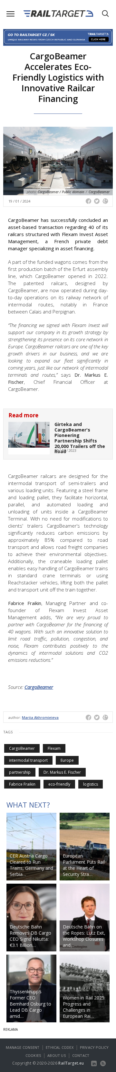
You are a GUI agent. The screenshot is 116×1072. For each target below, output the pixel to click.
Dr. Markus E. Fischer (62, 772)
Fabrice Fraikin (22, 784)
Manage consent (22, 1047)
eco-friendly (59, 784)
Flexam (54, 748)
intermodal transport (28, 760)
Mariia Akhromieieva (40, 717)
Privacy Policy (94, 1047)
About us (56, 1055)
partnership (20, 772)
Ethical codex (59, 1047)
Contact (80, 1055)
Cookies (33, 1055)
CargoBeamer (38, 687)
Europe (67, 760)
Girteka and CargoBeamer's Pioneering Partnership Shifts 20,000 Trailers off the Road (79, 437)
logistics (90, 784)
